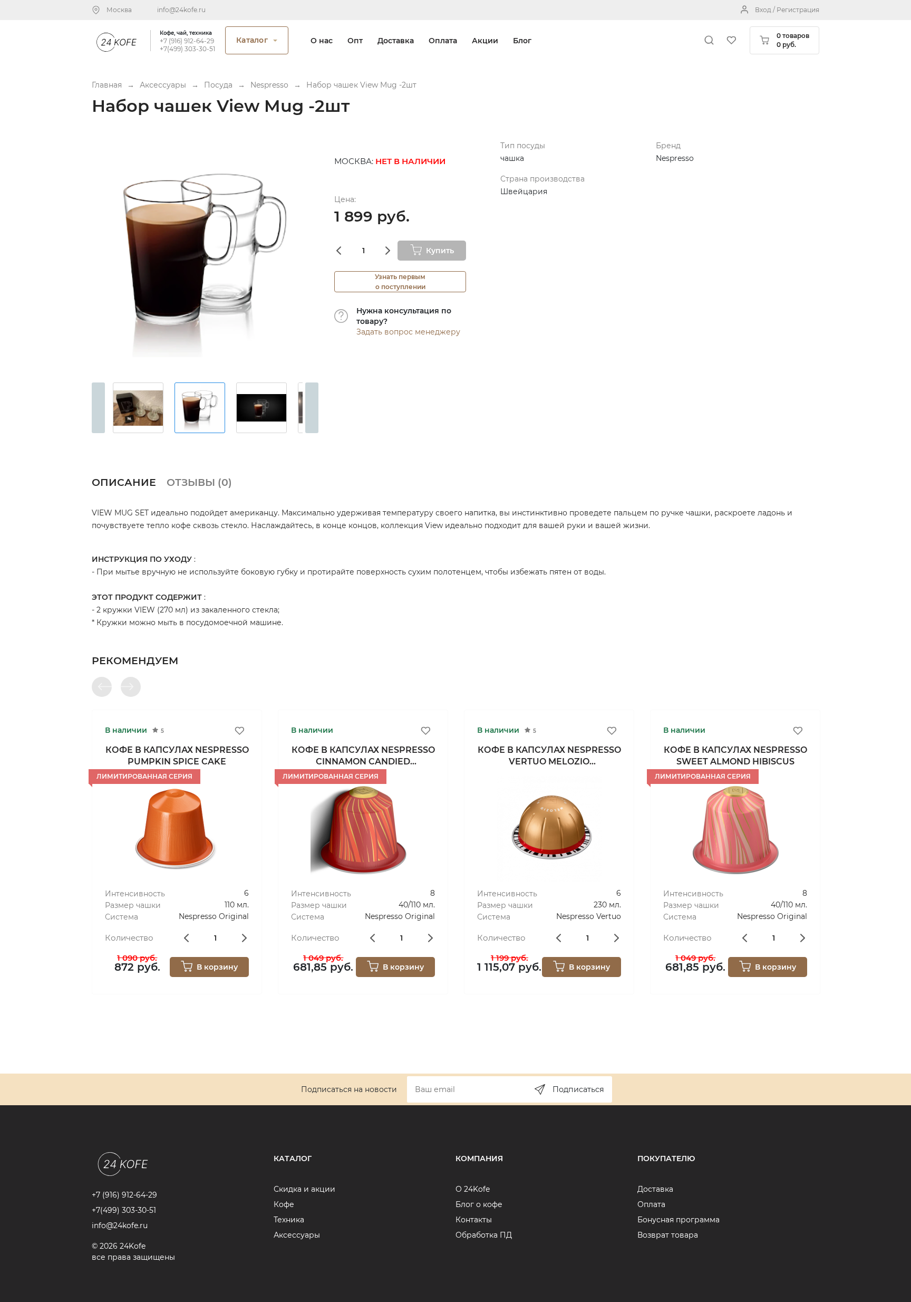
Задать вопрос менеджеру (408, 332)
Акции (485, 40)
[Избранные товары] (731, 40)
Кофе (284, 1204)
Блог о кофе (479, 1204)
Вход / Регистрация (787, 10)
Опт (355, 40)
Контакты (474, 1219)
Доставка (395, 40)
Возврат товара (667, 1235)
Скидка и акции (304, 1189)
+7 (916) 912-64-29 (187, 41)
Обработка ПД (484, 1235)
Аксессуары (297, 1235)
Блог (522, 40)
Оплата (443, 40)
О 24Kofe (473, 1189)
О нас (322, 40)
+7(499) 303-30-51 (187, 49)
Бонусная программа (678, 1219)
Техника (289, 1219)
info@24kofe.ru (181, 10)
